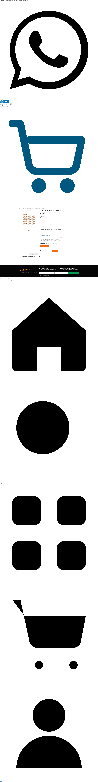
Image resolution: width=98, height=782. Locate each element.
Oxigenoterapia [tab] (5, 106)
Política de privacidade (46, 275)
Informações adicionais (33, 254)
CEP (40, 250)
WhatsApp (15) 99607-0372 (9, 278)
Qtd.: (54, 243)
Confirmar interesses (73, 272)
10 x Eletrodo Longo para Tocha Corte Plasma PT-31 (50, 239)
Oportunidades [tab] (9, 106)
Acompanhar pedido (23, 282)
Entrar (3, 105)
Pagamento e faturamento (15, 282)
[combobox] (5, 104)
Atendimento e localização (13, 281)
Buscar (11, 104)
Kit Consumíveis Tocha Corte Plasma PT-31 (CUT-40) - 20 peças (50, 238)
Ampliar (36, 227)
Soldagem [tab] (1, 106)
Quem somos (7, 281)
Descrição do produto (24, 254)
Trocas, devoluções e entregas (6, 282)
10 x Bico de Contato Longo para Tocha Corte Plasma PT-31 (51, 240)
